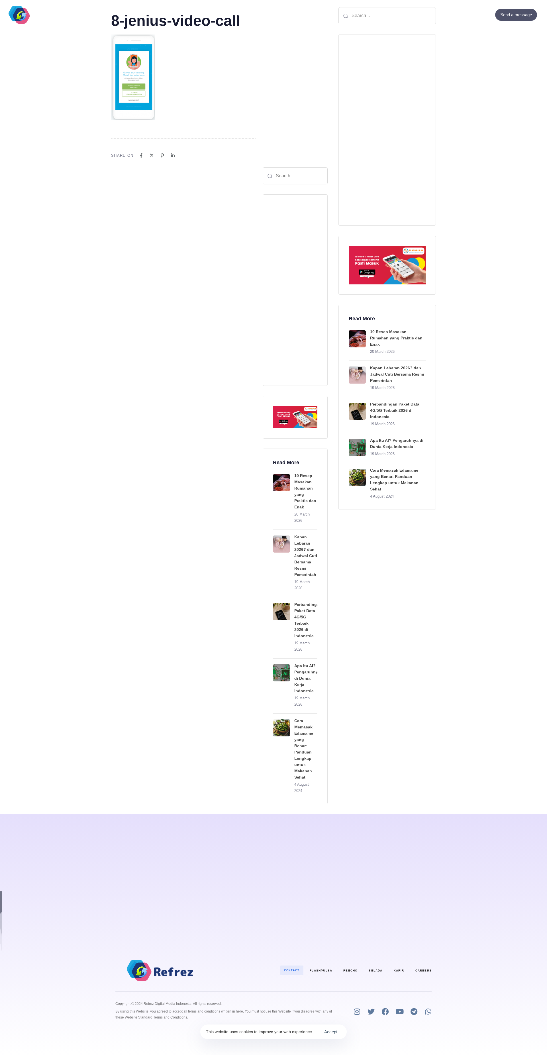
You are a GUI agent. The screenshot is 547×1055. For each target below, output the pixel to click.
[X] (152, 155)
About (288, 14)
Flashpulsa (321, 970)
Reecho (350, 970)
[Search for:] (295, 175)
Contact (317, 14)
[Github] (487, 15)
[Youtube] (399, 1011)
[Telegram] (413, 1011)
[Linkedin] (173, 155)
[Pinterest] (162, 155)
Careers (423, 970)
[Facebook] (472, 15)
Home (193, 14)
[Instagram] (356, 1011)
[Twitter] (479, 15)
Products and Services (237, 14)
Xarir (399, 970)
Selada (375, 970)
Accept (330, 1031)
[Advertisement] (295, 290)
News (353, 14)
